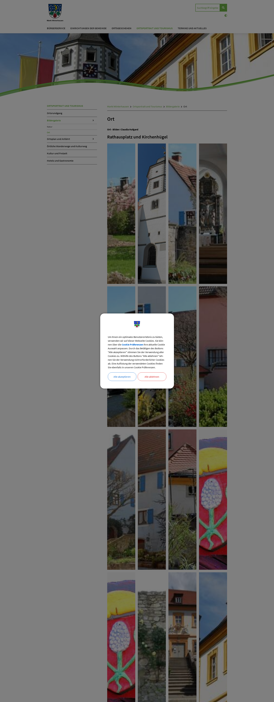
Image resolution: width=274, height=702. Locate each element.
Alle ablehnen (152, 376)
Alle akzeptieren (122, 376)
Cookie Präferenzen (132, 344)
